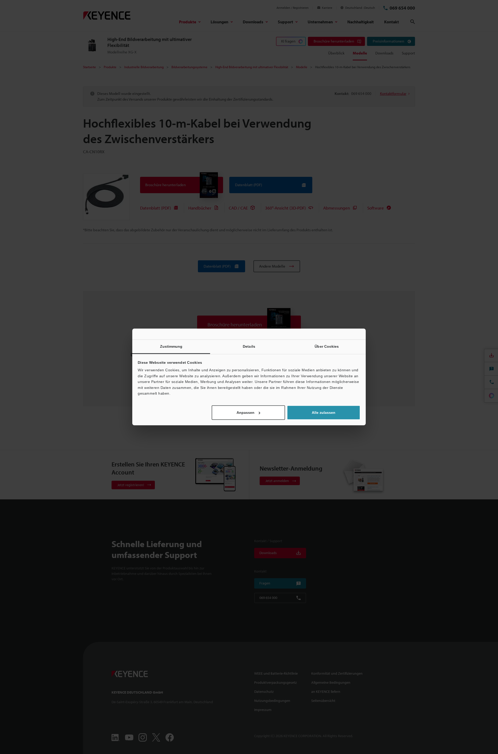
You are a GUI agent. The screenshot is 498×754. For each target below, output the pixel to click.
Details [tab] (249, 346)
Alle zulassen (323, 413)
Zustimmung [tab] (171, 346)
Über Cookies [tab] (327, 346)
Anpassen (245, 413)
